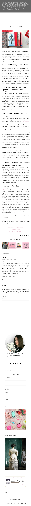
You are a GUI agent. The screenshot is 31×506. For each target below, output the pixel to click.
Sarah (12, 480)
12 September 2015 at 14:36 (9, 286)
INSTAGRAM (12, 231)
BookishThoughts (12, 123)
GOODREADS (19, 231)
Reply (3, 279)
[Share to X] (20, 235)
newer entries (5, 327)
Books (23, 23)
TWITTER (18, 229)
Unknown (5, 257)
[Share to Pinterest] (24, 235)
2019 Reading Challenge (15, 477)
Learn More (13, 11)
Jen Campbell (26, 121)
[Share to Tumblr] (26, 235)
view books (23, 486)
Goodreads (15, 212)
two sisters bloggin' (11, 276)
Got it (19, 11)
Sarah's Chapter (13, 503)
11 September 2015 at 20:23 (9, 259)
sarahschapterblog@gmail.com (17, 356)
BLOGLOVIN (13, 229)
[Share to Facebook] (22, 235)
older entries (25, 327)
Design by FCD (22, 503)
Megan (4, 285)
